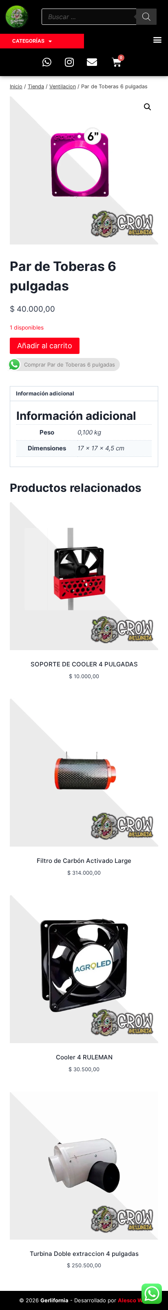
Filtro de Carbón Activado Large (84, 861)
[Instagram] (69, 62)
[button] (157, 39)
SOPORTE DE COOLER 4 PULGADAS (84, 664)
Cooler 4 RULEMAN (84, 1057)
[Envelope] (92, 62)
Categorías (28, 41)
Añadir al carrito (44, 345)
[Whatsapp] (47, 62)
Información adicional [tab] (45, 393)
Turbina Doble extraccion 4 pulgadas (84, 1254)
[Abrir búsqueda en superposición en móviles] (99, 16)
